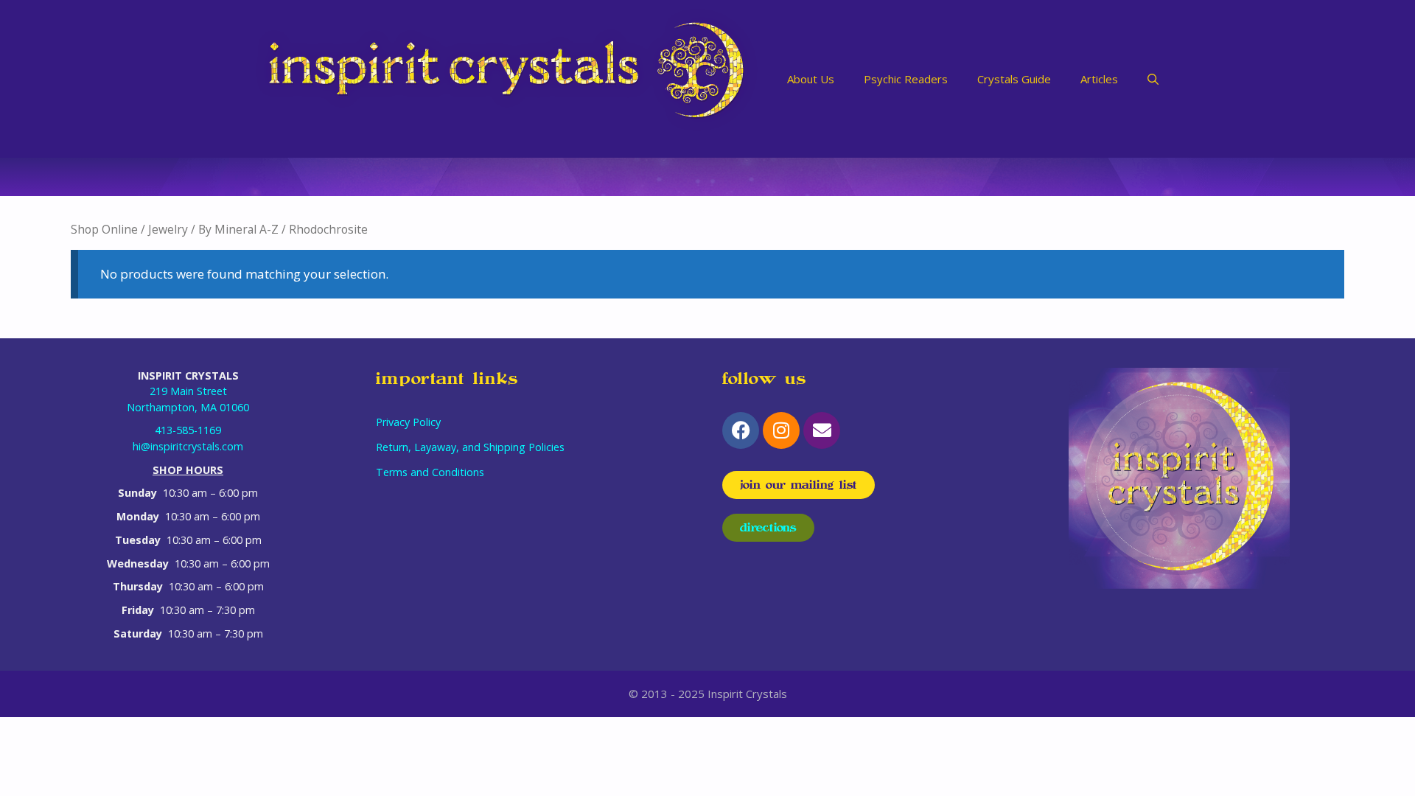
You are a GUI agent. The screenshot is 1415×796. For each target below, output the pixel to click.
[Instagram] (781, 430)
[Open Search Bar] (1153, 79)
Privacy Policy (408, 422)
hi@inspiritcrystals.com (188, 446)
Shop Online (104, 229)
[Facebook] (740, 430)
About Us (810, 78)
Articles (1099, 78)
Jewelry (168, 229)
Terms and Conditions (430, 472)
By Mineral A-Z (238, 229)
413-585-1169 (188, 430)
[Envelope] (821, 430)
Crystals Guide (1014, 78)
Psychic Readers (906, 78)
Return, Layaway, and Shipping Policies (470, 447)
